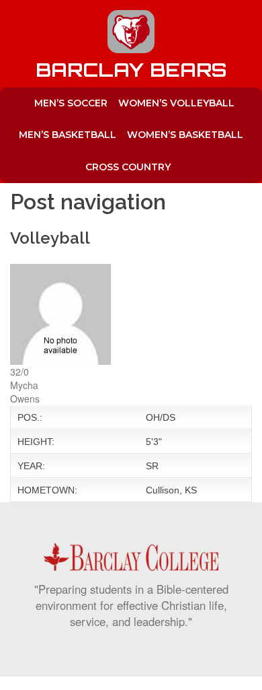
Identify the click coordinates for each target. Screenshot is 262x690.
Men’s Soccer (70, 103)
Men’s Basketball (67, 135)
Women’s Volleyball (176, 103)
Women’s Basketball (185, 135)
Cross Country (128, 167)
